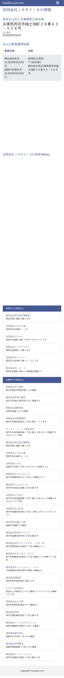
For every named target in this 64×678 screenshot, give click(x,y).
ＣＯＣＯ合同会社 (14, 588)
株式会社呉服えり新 (15, 522)
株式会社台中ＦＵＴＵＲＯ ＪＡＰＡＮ (25, 543)
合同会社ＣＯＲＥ (14, 495)
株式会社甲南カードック (18, 532)
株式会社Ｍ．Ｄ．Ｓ (15, 368)
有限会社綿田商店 (14, 408)
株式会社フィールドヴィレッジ (21, 622)
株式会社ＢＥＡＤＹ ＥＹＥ (20, 553)
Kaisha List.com (13, 2)
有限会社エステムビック (18, 474)
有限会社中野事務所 (15, 418)
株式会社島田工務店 (15, 397)
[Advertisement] (32, 115)
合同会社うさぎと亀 (15, 326)
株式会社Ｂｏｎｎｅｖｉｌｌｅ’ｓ (22, 567)
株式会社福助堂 (13, 577)
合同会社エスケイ (14, 336)
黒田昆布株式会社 (14, 633)
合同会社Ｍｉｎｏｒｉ (17, 357)
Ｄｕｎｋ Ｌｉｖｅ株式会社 (20, 429)
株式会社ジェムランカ (17, 484)
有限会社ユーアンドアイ (18, 347)
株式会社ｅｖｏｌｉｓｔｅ (19, 654)
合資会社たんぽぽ (14, 508)
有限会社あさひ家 (14, 601)
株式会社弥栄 (12, 612)
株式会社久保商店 (14, 643)
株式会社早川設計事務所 (18, 315)
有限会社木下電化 (14, 387)
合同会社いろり (13, 463)
